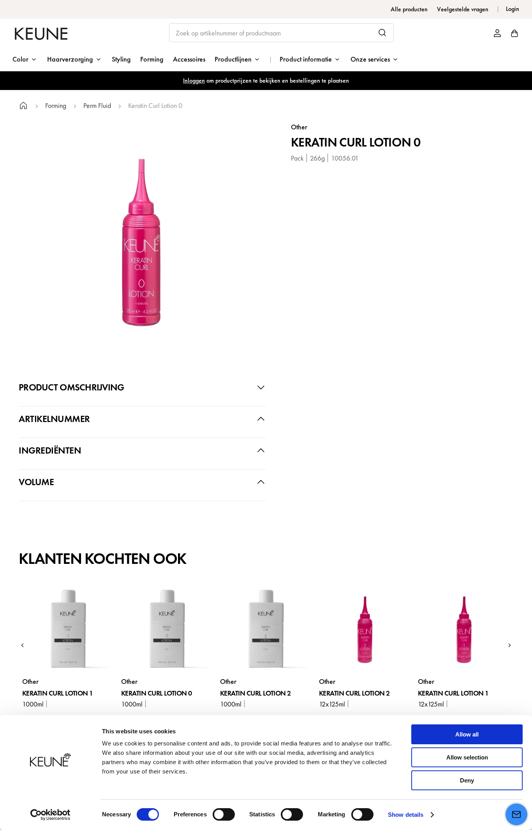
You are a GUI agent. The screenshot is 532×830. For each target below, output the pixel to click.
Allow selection (467, 757)
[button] (22, 645)
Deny (467, 780)
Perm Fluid (97, 106)
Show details (405, 814)
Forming (55, 106)
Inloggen (194, 80)
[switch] (224, 814)
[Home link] (23, 106)
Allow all (467, 734)
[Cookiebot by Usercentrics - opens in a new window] (50, 815)
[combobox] (281, 32)
